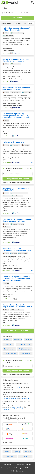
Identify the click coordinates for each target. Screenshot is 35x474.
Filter (31, 23)
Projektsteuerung (24, 344)
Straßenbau (7, 339)
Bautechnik (28, 339)
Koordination (26, 353)
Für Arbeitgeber (19, 468)
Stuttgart (13, 408)
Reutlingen (6, 409)
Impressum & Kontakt (24, 464)
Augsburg (20, 408)
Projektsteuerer (9, 349)
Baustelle (8, 344)
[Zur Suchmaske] (32, 2)
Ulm (14, 23)
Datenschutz (8, 464)
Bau (4, 23)
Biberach (25, 456)
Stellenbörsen (29, 468)
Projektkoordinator (25, 349)
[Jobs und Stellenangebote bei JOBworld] (9, 2)
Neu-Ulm (10, 456)
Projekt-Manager (10, 353)
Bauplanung (18, 339)
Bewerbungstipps (6, 468)
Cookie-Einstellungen (17, 471)
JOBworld (17, 387)
